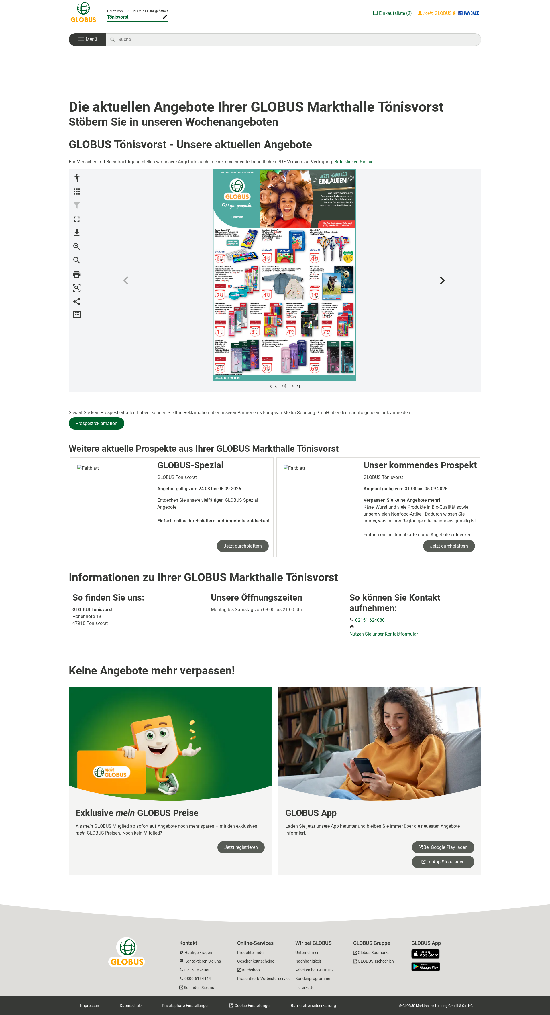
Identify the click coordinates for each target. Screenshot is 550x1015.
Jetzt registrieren (241, 847)
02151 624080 (370, 620)
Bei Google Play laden (445, 847)
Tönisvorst (117, 17)
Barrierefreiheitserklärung (313, 1005)
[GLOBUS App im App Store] (427, 954)
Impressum (90, 1005)
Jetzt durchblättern (243, 546)
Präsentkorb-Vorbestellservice (263, 978)
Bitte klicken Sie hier (354, 161)
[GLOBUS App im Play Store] (425, 966)
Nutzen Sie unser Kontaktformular (383, 634)
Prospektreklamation (96, 423)
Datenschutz (131, 1005)
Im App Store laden (445, 862)
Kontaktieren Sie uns (202, 961)
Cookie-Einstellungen (253, 1005)
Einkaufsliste (392, 13)
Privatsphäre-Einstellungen (186, 1005)
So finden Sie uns (199, 987)
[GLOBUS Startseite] (83, 13)
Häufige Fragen (198, 952)
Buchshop (251, 970)
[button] (87, 39)
